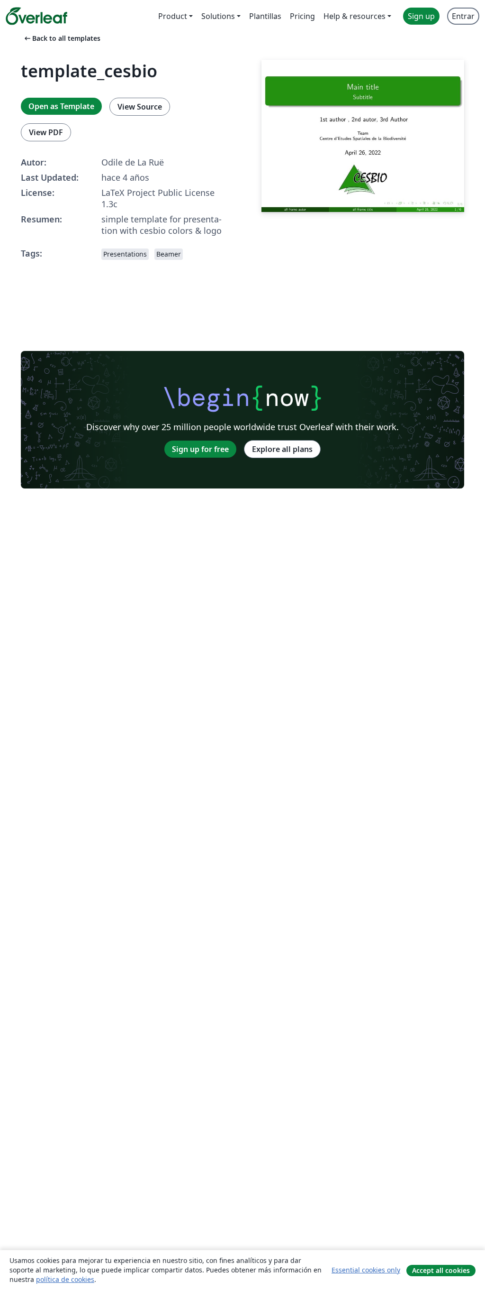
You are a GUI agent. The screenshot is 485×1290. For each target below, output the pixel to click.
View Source (139, 106)
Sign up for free (200, 449)
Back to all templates (61, 38)
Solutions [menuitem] (218, 16)
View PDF (46, 132)
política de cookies (65, 1279)
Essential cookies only (366, 1269)
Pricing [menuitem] (302, 16)
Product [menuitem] (172, 16)
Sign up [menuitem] (421, 16)
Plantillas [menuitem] (265, 16)
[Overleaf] (36, 16)
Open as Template (61, 106)
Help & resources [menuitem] (354, 16)
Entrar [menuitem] (463, 16)
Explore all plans (282, 449)
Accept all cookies (441, 1270)
